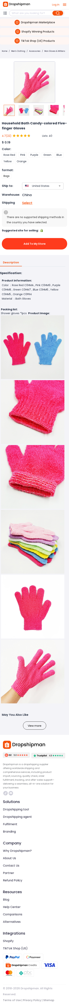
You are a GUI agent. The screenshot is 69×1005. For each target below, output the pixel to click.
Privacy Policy (32, 1000)
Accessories (34, 51)
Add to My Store (35, 244)
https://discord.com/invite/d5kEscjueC (11, 793)
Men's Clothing (18, 51)
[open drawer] (64, 4)
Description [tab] (11, 262)
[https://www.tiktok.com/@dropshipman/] (5, 793)
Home (4, 51)
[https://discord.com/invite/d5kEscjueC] (11, 793)
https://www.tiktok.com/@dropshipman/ (6, 793)
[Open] (59, 186)
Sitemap (48, 1000)
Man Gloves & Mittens (54, 51)
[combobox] (37, 186)
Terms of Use (12, 1000)
